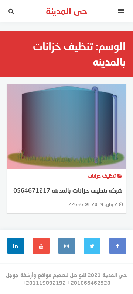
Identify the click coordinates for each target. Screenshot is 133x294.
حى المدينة (67, 11)
